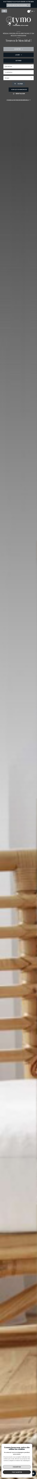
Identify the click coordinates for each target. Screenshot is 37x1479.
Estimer (18, 60)
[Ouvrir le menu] (4, 11)
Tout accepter (17, 1472)
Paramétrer (17, 1467)
